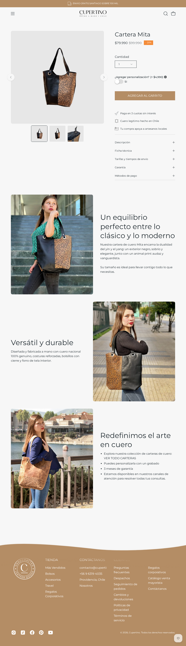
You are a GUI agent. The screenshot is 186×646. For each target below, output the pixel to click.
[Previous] (11, 77)
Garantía (120, 167)
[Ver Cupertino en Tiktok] (22, 632)
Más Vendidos (55, 567)
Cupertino (134, 632)
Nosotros (86, 585)
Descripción (122, 142)
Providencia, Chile (92, 579)
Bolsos (50, 573)
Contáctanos (157, 589)
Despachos (122, 578)
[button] (165, 13)
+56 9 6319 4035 (91, 573)
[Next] (104, 77)
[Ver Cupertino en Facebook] (31, 632)
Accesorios (53, 579)
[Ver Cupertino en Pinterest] (41, 632)
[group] (93, 3)
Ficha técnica (123, 150)
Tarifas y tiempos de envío (131, 159)
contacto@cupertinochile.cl (100, 567)
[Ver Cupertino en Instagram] (13, 632)
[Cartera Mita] (39, 134)
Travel (49, 585)
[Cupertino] (93, 13)
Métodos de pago (126, 175)
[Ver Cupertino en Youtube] (50, 632)
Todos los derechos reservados (158, 632)
